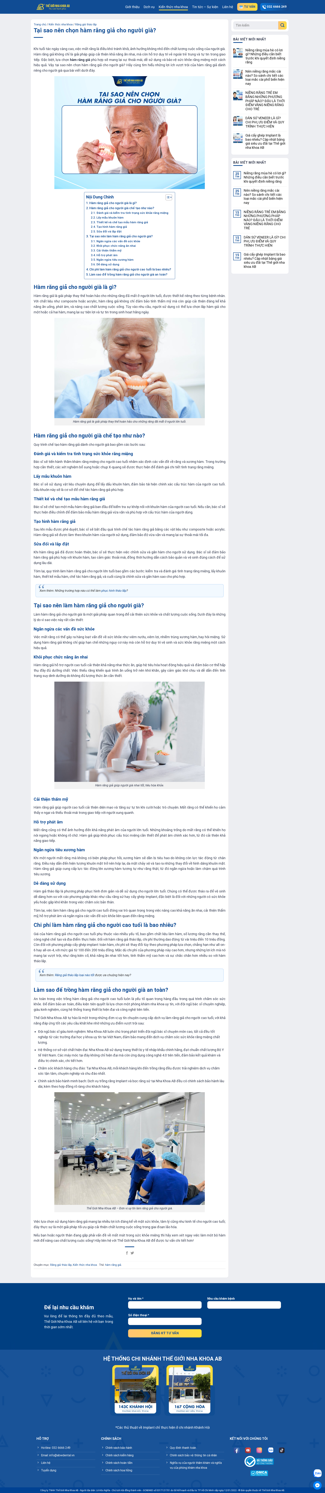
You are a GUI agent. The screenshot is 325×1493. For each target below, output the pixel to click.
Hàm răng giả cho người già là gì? (113, 203)
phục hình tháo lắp (113, 590)
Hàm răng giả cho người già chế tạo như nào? (121, 208)
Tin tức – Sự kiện (205, 7)
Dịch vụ (149, 7)
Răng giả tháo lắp (86, 24)
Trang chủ (40, 24)
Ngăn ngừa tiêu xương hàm (114, 259)
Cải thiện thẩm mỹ (108, 250)
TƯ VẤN (249, 6)
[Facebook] (236, 1450)
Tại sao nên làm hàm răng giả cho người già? (121, 236)
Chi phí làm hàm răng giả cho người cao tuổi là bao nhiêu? (130, 269)
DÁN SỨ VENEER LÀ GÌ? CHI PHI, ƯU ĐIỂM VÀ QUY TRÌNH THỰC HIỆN (264, 122)
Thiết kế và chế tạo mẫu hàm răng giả (122, 222)
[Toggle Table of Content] (167, 197)
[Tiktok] (281, 1450)
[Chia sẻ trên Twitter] (132, 1253)
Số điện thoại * (138, 1315)
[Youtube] (248, 1450)
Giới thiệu (132, 7)
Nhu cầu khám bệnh (221, 1298)
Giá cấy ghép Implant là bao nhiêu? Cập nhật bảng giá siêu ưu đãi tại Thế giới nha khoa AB (265, 141)
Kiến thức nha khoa (173, 7)
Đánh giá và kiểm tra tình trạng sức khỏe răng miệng (132, 213)
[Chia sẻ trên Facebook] (127, 1253)
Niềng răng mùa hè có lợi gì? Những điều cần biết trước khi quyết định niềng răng (265, 56)
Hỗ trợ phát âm (106, 255)
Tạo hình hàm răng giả (111, 227)
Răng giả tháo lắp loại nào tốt (74, 975)
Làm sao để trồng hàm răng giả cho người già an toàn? (128, 274)
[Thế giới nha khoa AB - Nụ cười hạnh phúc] (53, 7)
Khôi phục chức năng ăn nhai (116, 246)
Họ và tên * (136, 1298)
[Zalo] (270, 1450)
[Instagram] (259, 1450)
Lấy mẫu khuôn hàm (109, 217)
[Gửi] (282, 25)
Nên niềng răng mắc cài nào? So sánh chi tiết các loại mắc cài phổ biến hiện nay (264, 77)
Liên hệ (227, 7)
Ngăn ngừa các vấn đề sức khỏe (118, 241)
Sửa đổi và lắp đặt (108, 231)
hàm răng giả (113, 1265)
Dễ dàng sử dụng (107, 264)
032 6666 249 (276, 6)
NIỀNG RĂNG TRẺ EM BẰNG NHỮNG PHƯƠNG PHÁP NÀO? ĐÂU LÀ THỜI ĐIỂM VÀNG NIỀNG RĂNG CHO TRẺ (265, 101)
